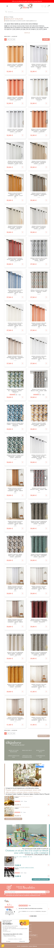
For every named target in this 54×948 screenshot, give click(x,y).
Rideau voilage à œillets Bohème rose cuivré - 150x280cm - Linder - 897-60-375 (39, 325)
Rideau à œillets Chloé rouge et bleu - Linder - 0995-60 (38, 489)
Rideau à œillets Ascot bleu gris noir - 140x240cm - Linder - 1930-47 (38, 259)
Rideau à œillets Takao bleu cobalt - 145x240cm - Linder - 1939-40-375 (15, 424)
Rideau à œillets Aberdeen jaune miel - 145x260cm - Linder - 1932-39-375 (15, 686)
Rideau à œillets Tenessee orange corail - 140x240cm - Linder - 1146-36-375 (15, 98)
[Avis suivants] (49, 909)
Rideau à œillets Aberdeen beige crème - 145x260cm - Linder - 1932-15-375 (15, 654)
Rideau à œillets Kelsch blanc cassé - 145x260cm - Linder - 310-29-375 (15, 227)
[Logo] (26, 6)
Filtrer (46, 39)
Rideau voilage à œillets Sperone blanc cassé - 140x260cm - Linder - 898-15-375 (39, 588)
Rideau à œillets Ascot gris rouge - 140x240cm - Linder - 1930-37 (39, 291)
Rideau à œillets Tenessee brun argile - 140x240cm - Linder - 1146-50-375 (39, 130)
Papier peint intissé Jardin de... (22, 807)
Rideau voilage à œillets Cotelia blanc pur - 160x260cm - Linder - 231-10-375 (39, 719)
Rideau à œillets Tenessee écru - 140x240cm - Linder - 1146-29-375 (39, 98)
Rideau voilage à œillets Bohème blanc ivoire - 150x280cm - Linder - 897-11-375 (15, 325)
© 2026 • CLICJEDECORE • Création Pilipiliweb (27, 946)
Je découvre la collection (13, 818)
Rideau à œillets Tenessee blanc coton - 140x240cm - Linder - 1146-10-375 (15, 130)
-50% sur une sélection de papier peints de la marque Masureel (27, 1)
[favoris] (42, 6)
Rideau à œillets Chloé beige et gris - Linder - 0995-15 (39, 391)
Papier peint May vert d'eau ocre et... (24, 796)
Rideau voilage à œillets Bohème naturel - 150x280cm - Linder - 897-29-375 (15, 357)
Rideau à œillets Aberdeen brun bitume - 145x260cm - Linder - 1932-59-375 (39, 522)
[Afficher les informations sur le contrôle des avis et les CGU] (14, 911)
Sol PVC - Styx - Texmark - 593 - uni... (23, 856)
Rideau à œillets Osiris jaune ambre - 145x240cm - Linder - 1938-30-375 (38, 424)
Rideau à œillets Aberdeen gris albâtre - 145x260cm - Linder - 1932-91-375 (39, 654)
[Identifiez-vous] (45, 6)
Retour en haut (43, 736)
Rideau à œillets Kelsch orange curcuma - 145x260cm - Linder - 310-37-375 (15, 195)
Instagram (29, 941)
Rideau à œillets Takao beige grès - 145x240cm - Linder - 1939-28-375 (15, 555)
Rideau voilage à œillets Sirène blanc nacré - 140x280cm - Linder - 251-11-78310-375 (39, 457)
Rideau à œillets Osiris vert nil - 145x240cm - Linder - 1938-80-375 (15, 391)
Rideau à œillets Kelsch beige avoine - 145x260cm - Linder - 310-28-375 (38, 162)
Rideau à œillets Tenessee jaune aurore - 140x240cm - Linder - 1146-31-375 (15, 65)
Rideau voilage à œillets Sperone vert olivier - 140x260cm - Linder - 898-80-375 (15, 523)
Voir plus (27, 32)
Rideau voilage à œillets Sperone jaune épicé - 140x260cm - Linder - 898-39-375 (15, 490)
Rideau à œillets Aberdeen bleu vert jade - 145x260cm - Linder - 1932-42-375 (39, 555)
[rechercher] (6, 11)
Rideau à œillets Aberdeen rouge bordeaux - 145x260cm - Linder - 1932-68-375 (38, 621)
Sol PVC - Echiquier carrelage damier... (24, 867)
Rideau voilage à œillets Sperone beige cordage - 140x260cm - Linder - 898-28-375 (15, 621)
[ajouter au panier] (22, 71)
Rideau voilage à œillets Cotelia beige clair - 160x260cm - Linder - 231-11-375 (39, 686)
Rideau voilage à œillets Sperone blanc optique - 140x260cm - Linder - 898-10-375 (15, 588)
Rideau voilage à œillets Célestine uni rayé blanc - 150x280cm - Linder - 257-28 (15, 162)
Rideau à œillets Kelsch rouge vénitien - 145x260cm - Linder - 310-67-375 (15, 259)
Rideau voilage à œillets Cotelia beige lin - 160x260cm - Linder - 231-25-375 (15, 719)
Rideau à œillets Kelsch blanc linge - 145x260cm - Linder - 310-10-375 (39, 227)
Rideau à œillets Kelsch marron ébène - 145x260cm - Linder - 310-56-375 (39, 194)
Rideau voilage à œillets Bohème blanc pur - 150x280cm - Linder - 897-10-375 (39, 358)
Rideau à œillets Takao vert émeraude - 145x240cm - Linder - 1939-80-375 (15, 456)
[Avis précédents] (17, 909)
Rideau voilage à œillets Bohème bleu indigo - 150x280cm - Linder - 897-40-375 (15, 292)
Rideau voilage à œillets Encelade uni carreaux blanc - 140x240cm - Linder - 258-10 (39, 66)
